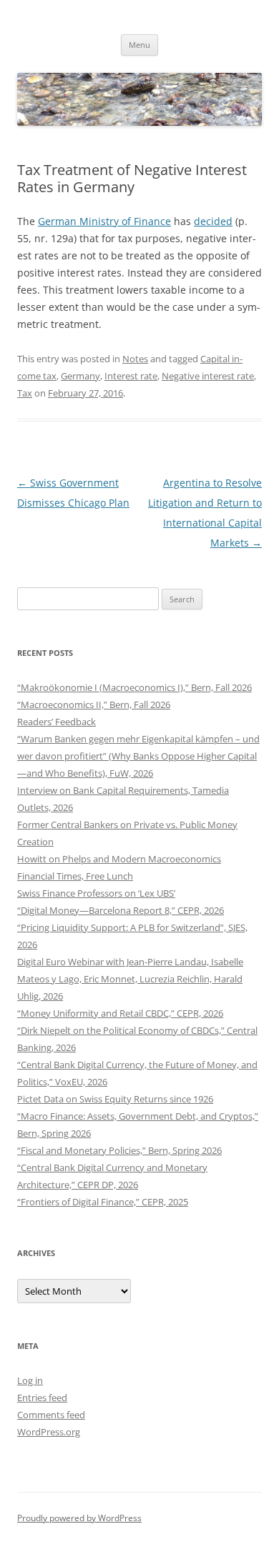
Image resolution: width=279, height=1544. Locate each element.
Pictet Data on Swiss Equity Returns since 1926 (115, 1098)
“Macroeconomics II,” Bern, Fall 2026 (93, 704)
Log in (30, 1380)
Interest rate (130, 375)
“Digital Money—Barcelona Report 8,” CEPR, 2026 (120, 910)
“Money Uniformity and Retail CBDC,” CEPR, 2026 (120, 1013)
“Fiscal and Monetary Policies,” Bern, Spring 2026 (119, 1150)
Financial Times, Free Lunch (75, 876)
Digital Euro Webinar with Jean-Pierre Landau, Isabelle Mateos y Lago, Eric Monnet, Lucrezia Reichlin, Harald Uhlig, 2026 (130, 978)
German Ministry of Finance (104, 221)
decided (213, 221)
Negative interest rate (208, 375)
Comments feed (51, 1414)
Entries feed (42, 1397)
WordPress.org (48, 1431)
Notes (135, 358)
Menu (139, 44)
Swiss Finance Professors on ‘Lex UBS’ (96, 893)
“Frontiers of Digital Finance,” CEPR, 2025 (102, 1201)
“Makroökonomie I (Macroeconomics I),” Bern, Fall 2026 (134, 687)
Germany (80, 375)
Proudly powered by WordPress (79, 1518)
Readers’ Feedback (56, 721)
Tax (24, 393)
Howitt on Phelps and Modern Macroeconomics (119, 858)
